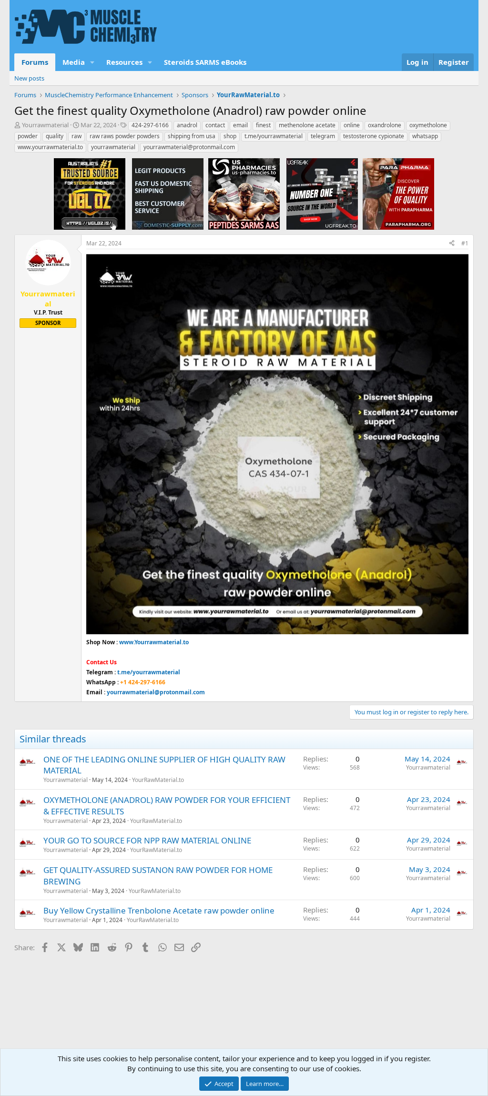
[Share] (452, 243)
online (352, 125)
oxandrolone (384, 125)
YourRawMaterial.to (158, 780)
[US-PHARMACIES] (244, 193)
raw (76, 136)
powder (28, 136)
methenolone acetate (307, 125)
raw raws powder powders (125, 136)
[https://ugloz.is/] (89, 193)
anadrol (187, 125)
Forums (34, 62)
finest (263, 125)
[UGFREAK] (322, 193)
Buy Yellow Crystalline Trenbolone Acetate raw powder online (158, 910)
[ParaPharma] (398, 193)
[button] (92, 62)
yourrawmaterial (113, 147)
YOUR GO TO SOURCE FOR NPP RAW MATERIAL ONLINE (147, 840)
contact (215, 125)
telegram (323, 136)
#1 (464, 243)
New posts (29, 78)
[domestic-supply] (167, 193)
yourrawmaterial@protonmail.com (189, 147)
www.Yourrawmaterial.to (154, 642)
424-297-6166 (150, 125)
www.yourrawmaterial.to (50, 147)
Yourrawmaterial (45, 125)
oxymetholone (428, 125)
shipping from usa (191, 136)
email (240, 125)
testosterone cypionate (373, 136)
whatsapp (425, 136)
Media (73, 62)
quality (54, 136)
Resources (124, 62)
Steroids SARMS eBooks (205, 62)
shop (230, 136)
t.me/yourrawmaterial (273, 136)
